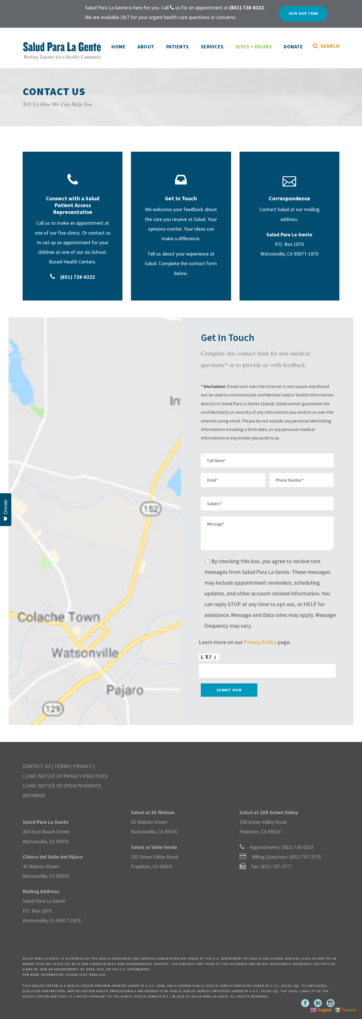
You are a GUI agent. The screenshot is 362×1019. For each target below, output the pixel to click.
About (145, 46)
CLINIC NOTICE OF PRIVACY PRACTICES (65, 776)
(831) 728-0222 (297, 847)
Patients (177, 46)
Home (118, 46)
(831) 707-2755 (305, 856)
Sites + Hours (254, 46)
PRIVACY (83, 766)
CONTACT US (37, 766)
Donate (293, 46)
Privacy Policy (260, 641)
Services (212, 46)
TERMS (62, 766)
